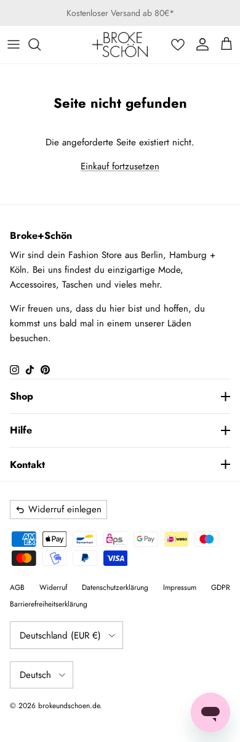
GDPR (220, 587)
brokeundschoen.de (69, 705)
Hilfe (21, 430)
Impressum (179, 587)
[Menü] (13, 44)
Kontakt (27, 464)
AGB (17, 587)
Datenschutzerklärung (115, 587)
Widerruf (53, 587)
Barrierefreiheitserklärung (48, 604)
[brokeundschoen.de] (120, 44)
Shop (21, 396)
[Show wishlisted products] (178, 44)
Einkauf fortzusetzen (120, 166)
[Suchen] (40, 44)
